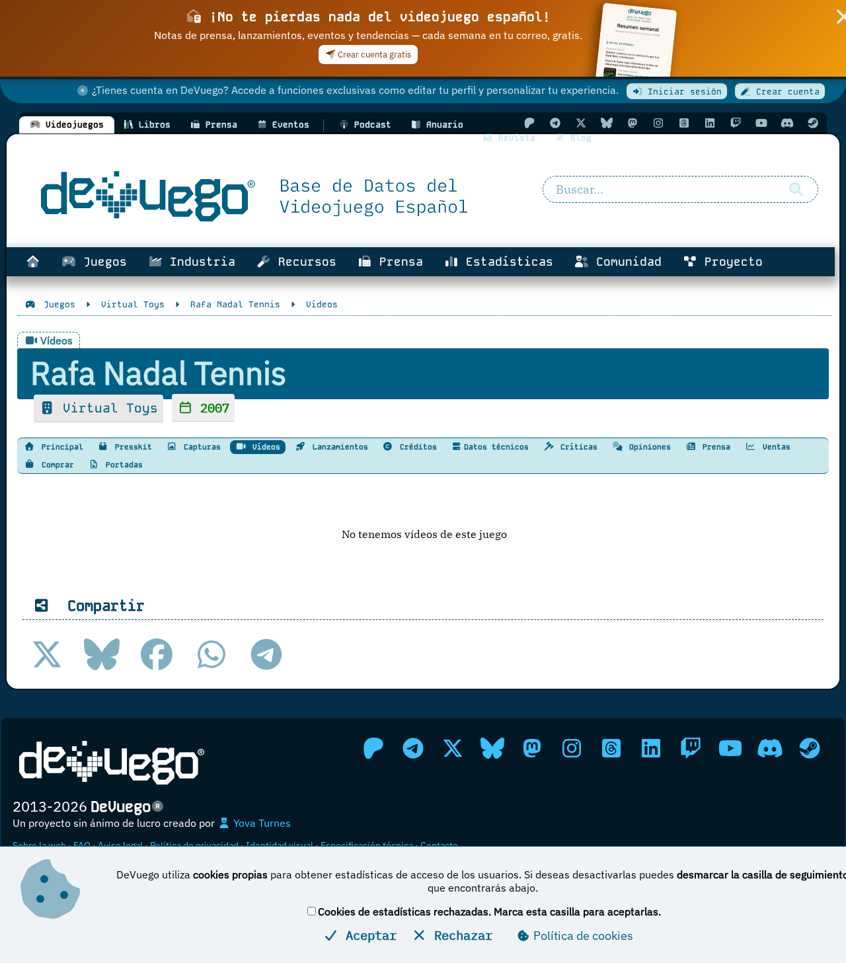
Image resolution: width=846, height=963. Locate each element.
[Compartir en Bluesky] (101, 654)
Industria (199, 261)
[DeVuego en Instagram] (658, 123)
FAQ (82, 845)
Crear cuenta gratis (373, 54)
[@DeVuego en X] (581, 123)
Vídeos (264, 446)
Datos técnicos (496, 446)
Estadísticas (506, 261)
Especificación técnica (367, 845)
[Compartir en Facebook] (156, 654)
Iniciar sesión (682, 91)
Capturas (200, 446)
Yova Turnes (261, 822)
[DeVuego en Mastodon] (632, 123)
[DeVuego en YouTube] (761, 123)
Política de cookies (582, 935)
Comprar (55, 464)
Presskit (131, 446)
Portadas (122, 464)
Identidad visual (279, 845)
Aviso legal (120, 845)
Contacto (439, 845)
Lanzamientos (338, 446)
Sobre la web (39, 845)
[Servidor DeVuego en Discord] (787, 123)
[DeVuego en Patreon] (529, 123)
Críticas (576, 446)
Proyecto (730, 261)
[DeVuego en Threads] (684, 123)
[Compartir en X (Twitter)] (46, 654)
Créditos (416, 446)
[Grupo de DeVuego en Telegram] (555, 123)
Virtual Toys (106, 408)
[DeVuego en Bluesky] (607, 123)
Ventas (774, 446)
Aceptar (367, 935)
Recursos (303, 261)
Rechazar (459, 935)
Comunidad (625, 261)
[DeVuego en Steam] (813, 123)
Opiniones (648, 446)
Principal (60, 446)
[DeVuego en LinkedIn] (710, 123)
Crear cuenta (785, 91)
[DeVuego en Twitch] (736, 123)
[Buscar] (796, 189)
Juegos (101, 261)
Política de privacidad (194, 845)
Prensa (397, 261)
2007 (211, 407)
